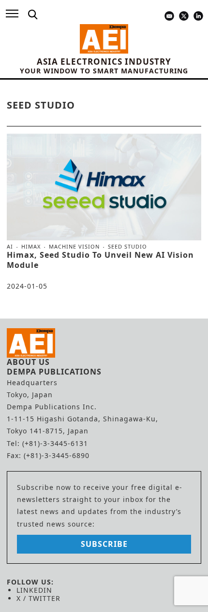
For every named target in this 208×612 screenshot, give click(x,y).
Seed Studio (127, 246)
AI (10, 246)
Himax (31, 246)
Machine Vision (74, 246)
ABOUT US (28, 362)
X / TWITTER (38, 598)
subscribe (104, 544)
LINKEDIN (34, 590)
